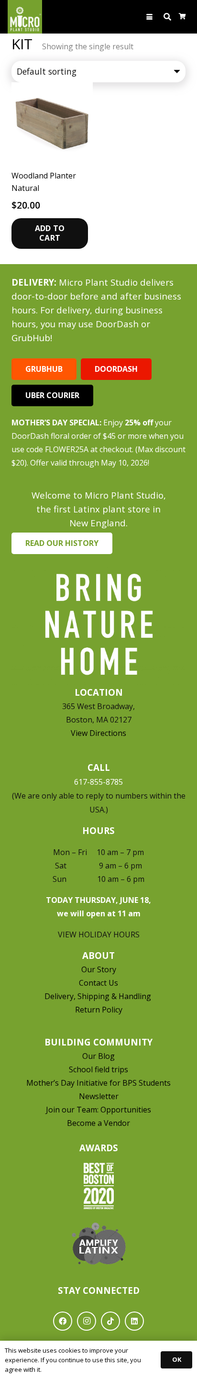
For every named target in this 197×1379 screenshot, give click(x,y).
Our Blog (98, 1056)
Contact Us (98, 983)
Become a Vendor (98, 1123)
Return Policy (98, 1009)
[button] (150, 17)
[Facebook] (62, 1321)
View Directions (98, 733)
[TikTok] (110, 1321)
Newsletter (99, 1096)
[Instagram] (86, 1321)
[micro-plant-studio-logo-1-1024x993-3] (25, 16)
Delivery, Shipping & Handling (98, 996)
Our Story (98, 969)
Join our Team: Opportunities (98, 1109)
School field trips (98, 1069)
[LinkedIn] (134, 1321)
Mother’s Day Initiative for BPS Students (98, 1083)
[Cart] (182, 16)
